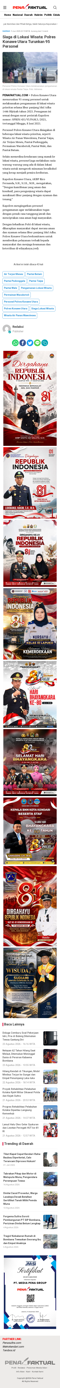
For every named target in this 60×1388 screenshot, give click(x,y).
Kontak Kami (37, 1371)
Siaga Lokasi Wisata (42, 308)
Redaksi (18, 327)
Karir (28, 1371)
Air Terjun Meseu (13, 274)
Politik (48, 15)
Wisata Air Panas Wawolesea (20, 315)
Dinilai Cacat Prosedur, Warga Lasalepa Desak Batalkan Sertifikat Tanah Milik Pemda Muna (20, 1199)
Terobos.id (8, 1350)
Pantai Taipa (36, 281)
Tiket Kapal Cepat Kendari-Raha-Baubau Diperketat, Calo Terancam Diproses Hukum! (22, 1157)
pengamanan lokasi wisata (36, 288)
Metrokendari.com (13, 1347)
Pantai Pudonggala (14, 281)
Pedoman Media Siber (37, 1368)
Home (7, 15)
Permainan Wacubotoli (16, 295)
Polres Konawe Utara (15, 308)
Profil (14, 1368)
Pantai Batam (34, 274)
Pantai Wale (10, 288)
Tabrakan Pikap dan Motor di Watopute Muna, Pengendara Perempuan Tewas (20, 1177)
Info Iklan (20, 1371)
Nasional (18, 15)
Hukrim (38, 15)
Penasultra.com (11, 1343)
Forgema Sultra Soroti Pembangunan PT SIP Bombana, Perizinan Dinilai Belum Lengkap (22, 1220)
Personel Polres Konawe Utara (21, 302)
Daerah (28, 15)
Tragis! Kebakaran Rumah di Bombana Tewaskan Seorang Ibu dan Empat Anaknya (22, 1239)
